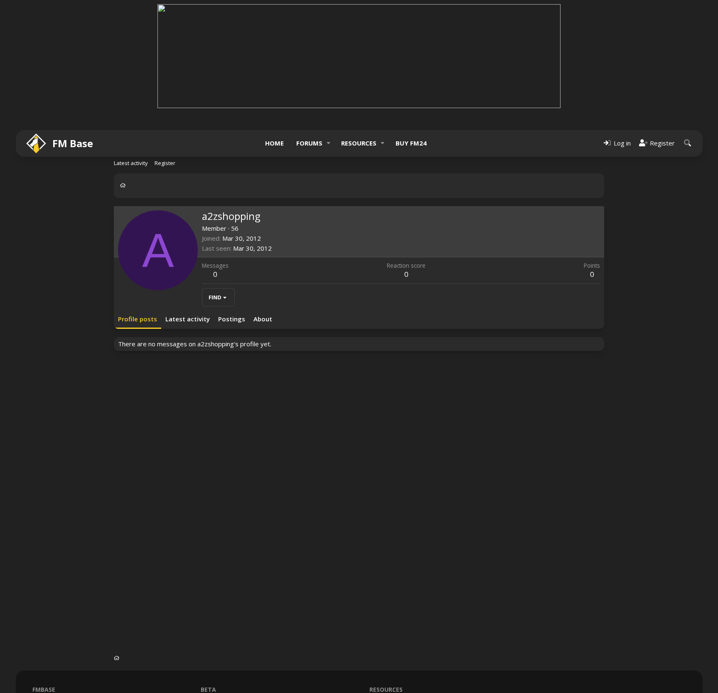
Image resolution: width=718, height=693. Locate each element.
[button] (328, 143)
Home (274, 143)
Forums (309, 143)
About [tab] (262, 319)
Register (165, 163)
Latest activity (131, 163)
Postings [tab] (231, 319)
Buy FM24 (411, 143)
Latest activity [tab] (187, 319)
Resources (358, 143)
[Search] (687, 143)
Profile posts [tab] (137, 319)
